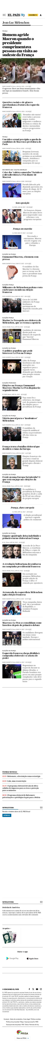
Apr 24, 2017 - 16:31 (19, 394)
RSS (23, 1024)
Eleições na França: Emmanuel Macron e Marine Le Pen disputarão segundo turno (21, 388)
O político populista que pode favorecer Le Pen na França (17, 352)
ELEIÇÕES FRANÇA (8, 285)
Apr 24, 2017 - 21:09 (22, 357)
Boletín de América (11, 907)
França (4, 31)
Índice (27, 1024)
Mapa (22, 1022)
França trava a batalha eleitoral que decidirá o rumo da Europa (21, 448)
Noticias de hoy (34, 1024)
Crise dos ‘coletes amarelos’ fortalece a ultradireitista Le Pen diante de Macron (22, 175)
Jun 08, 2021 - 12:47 (23, 86)
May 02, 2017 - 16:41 (22, 296)
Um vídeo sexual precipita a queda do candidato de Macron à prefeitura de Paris (21, 142)
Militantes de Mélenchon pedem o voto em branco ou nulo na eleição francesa (22, 290)
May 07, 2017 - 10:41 (23, 263)
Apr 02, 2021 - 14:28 (23, 111)
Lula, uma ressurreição (16, 781)
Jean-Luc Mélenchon (15, 22)
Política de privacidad (13, 1022)
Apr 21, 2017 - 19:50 (25, 512)
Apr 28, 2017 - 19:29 (22, 327)
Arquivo (6, 928)
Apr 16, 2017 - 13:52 (17, 542)
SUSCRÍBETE (33, 15)
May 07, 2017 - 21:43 (25, 233)
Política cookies (36, 1019)
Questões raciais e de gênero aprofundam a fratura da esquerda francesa (20, 105)
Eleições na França (9, 254)
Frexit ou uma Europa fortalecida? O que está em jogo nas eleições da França (21, 479)
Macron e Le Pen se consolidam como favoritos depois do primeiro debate (22, 624)
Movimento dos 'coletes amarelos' (14, 170)
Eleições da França (9, 474)
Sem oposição (23, 203)
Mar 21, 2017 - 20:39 (23, 662)
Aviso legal (26, 1019)
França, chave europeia (22, 508)
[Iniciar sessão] (41, 15)
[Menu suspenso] (4, 15)
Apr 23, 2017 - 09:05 (22, 486)
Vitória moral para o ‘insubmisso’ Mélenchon (19, 420)
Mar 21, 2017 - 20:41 (23, 629)
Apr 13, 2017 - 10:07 (23, 599)
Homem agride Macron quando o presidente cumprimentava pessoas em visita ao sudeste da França (19, 44)
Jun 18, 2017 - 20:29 (25, 207)
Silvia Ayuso (6, 327)
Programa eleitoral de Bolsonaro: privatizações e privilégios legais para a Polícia (21, 796)
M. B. (3, 542)
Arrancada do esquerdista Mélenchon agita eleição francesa (22, 593)
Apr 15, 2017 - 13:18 (22, 571)
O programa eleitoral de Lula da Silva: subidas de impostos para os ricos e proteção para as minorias (20, 788)
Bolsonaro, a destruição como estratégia (23, 776)
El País (14, 207)
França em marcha (22, 229)
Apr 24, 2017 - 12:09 (22, 425)
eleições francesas (9, 383)
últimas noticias (9, 772)
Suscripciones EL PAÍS (31, 1022)
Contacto (6, 1019)
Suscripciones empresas (13, 1024)
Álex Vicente (6, 296)
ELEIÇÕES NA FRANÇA (9, 416)
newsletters (8, 808)
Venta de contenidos (16, 1019)
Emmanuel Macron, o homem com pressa (20, 258)
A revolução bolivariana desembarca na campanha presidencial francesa (21, 565)
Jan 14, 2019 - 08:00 (23, 181)
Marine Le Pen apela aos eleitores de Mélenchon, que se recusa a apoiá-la (21, 322)
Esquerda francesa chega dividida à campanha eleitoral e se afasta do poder (21, 655)
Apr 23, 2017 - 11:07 (23, 453)
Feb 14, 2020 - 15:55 (23, 148)
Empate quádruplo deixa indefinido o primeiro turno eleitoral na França (21, 537)
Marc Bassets (7, 86)
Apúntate (6, 815)
